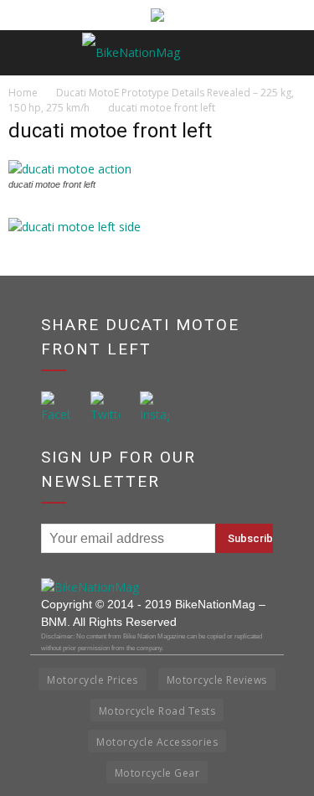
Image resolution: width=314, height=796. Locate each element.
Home (23, 92)
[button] (290, 52)
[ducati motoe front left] (69, 169)
